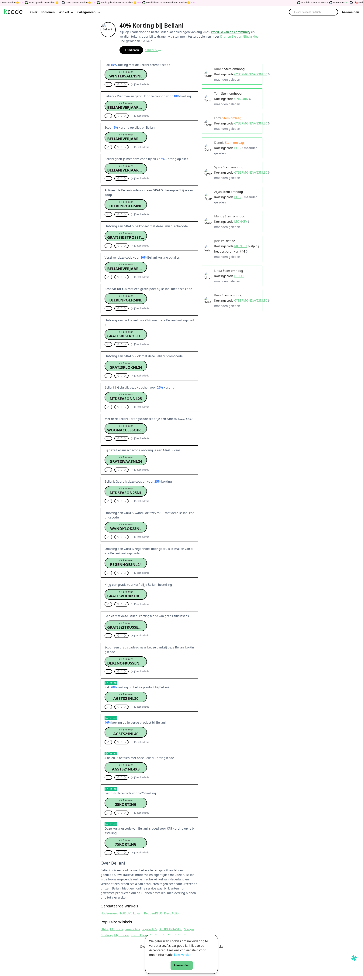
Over (143, 946)
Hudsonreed (110, 913)
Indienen (133, 50)
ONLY (105, 929)
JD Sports (116, 929)
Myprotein (121, 935)
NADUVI (126, 913)
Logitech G (149, 929)
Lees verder (182, 955)
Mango (189, 929)
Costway (107, 935)
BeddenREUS (153, 913)
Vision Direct (140, 935)
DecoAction (172, 913)
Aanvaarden (181, 965)
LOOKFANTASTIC (170, 929)
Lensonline (132, 929)
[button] (126, 74)
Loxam (138, 913)
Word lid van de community (230, 32)
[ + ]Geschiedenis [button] (140, 84)
